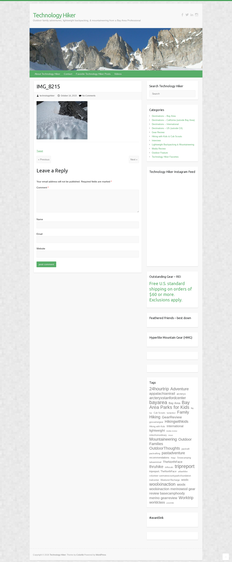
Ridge (173, 458)
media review (171, 431)
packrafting (154, 453)
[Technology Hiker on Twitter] (187, 15)
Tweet (40, 151)
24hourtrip (159, 388)
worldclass (157, 502)
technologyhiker (47, 96)
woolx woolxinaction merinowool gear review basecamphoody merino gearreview (172, 491)
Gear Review (158, 132)
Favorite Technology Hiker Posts (93, 74)
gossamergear (156, 422)
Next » (133, 159)
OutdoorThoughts (164, 448)
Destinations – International (165, 124)
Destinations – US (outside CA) (167, 128)
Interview (156, 140)
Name (40, 219)
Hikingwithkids (176, 421)
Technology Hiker (54, 15)
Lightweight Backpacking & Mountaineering (173, 144)
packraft (186, 449)
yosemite (170, 503)
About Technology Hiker (47, 74)
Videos (118, 74)
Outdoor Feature (160, 152)
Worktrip (186, 498)
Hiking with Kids (157, 426)
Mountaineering (163, 439)
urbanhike (183, 471)
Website (41, 248)
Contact (68, 74)
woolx (185, 479)
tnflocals (169, 467)
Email (39, 234)
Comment (43, 187)
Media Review (159, 148)
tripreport (184, 466)
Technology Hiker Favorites (165, 157)
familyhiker (171, 413)
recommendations (159, 457)
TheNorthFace (172, 462)
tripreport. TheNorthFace (162, 471)
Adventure (179, 389)
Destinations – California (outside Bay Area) (173, 120)
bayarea (158, 402)
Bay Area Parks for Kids (169, 405)
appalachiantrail (162, 393)
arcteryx (181, 393)
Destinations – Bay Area (164, 116)
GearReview (172, 417)
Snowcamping (184, 457)
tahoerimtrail (155, 462)
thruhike (156, 466)
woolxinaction (162, 484)
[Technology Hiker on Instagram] (196, 15)
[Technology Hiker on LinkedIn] (192, 15)
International (175, 426)
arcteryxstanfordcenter (167, 398)
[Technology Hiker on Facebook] (182, 15)
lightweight (157, 430)
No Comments (88, 96)
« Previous (43, 159)
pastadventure (173, 453)
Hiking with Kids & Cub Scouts (167, 136)
